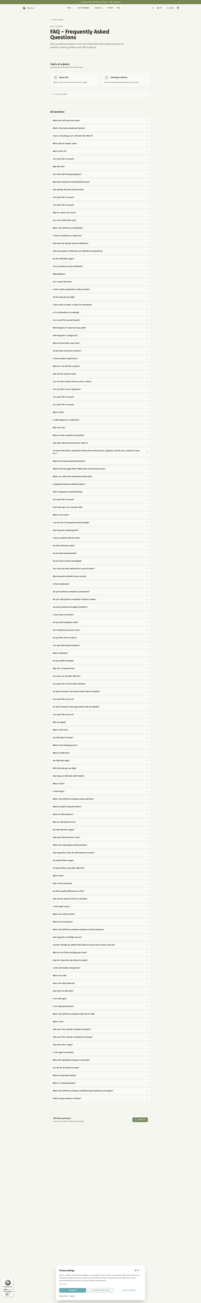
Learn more (63, 1284)
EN (161, 8)
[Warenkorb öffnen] (178, 8)
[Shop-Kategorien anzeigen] (72, 8)
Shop (69, 8)
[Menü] (11, 1280)
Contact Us (141, 1120)
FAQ (118, 8)
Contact (110, 8)
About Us (98, 8)
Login (171, 8)
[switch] (7, 1294)
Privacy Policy (63, 1296)
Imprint (72, 1296)
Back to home (58, 20)
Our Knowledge (83, 8)
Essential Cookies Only (100, 1290)
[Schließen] (179, 2)
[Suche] (153, 8)
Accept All (72, 1290)
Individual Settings (128, 1290)
